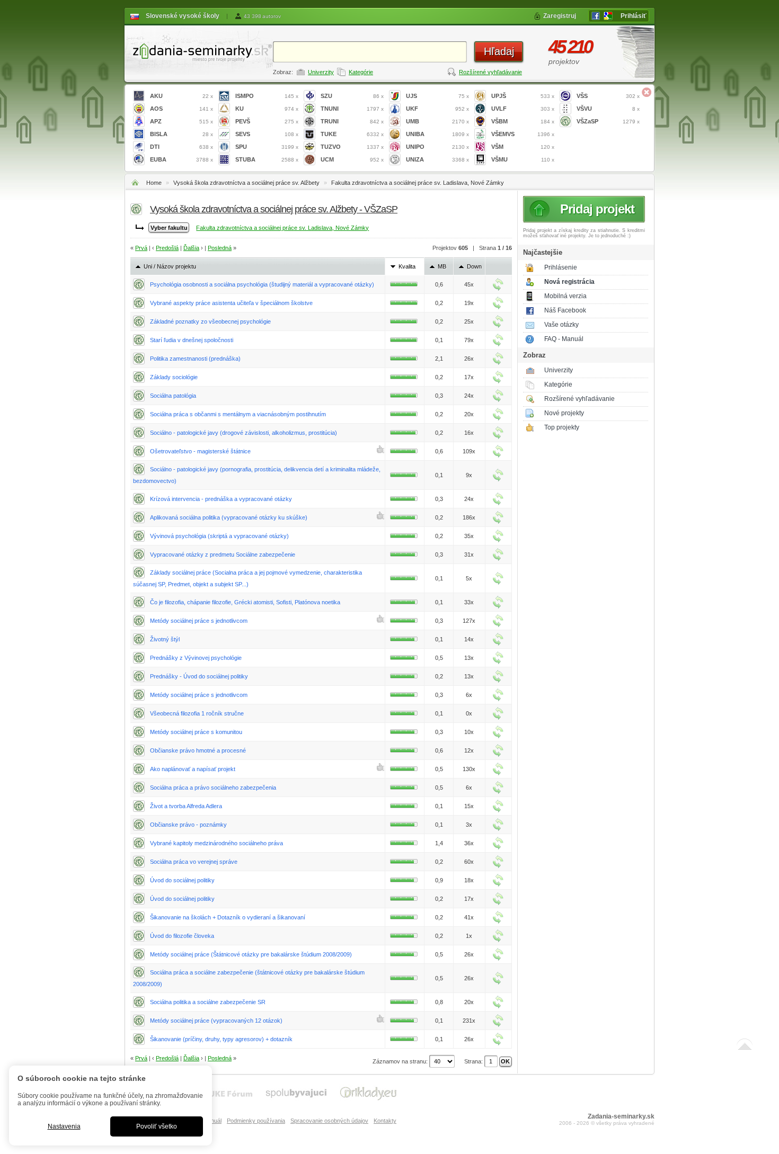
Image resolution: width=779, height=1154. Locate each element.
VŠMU (522, 159)
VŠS (608, 96)
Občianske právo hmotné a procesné (198, 750)
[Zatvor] (646, 92)
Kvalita (407, 266)
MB (442, 266)
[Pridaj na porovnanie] (498, 284)
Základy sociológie (174, 377)
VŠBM (522, 121)
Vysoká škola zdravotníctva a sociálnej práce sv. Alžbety (246, 183)
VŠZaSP (608, 121)
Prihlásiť (634, 16)
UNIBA (437, 134)
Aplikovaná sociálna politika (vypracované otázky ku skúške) (228, 517)
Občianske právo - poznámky (188, 824)
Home (154, 183)
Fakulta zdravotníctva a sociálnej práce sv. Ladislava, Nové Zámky (417, 183)
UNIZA (437, 159)
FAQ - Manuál (563, 339)
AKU (181, 96)
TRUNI (352, 121)
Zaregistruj (559, 16)
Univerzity (321, 72)
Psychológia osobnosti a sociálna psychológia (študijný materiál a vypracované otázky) (262, 284)
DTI (181, 147)
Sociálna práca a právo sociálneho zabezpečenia (213, 787)
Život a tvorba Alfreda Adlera (186, 806)
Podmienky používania (256, 1120)
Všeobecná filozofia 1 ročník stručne (197, 713)
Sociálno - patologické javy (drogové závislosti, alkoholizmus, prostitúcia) (243, 433)
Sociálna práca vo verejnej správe (193, 861)
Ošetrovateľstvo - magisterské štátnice (200, 451)
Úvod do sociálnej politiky (182, 880)
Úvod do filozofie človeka (182, 936)
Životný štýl (165, 639)
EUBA (181, 159)
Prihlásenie (560, 267)
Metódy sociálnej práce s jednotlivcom (198, 621)
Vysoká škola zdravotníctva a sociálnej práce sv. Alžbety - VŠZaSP (273, 209)
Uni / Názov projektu (170, 266)
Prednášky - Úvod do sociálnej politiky (199, 676)
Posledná (220, 248)
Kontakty (385, 1120)
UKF (437, 108)
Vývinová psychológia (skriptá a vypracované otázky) (219, 536)
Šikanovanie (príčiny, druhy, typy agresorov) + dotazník (221, 1039)
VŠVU (608, 108)
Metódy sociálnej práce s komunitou (196, 732)
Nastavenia (64, 1126)
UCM (352, 159)
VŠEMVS (522, 134)
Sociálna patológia (173, 395)
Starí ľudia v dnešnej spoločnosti (191, 340)
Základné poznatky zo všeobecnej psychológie (210, 321)
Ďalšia (191, 248)
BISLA (181, 134)
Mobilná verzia (565, 296)
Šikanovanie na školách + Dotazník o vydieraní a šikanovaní (227, 917)
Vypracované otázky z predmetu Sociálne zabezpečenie (222, 554)
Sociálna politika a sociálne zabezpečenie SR (207, 1002)
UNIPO (437, 147)
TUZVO (352, 147)
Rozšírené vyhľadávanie (490, 72)
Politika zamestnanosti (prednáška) (195, 358)
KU (266, 108)
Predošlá (167, 248)
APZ (181, 121)
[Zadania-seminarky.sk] (199, 50)
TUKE (352, 134)
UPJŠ (522, 96)
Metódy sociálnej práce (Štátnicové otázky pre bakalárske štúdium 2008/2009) (251, 954)
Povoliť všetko (156, 1126)
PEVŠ (266, 121)
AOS (181, 108)
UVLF (522, 108)
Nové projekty (564, 413)
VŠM (522, 147)
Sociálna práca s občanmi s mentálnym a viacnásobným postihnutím (238, 414)
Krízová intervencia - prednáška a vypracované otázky (221, 499)
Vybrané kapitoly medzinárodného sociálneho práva (216, 843)
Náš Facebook (565, 310)
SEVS (266, 134)
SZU (352, 96)
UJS (437, 96)
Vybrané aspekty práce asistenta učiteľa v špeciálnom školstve (231, 303)
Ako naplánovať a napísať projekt (192, 769)
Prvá (141, 248)
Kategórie (361, 72)
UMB (437, 121)
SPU (266, 147)
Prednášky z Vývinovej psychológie (196, 658)
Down (474, 266)
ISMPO (266, 96)
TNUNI (352, 108)
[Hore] (745, 1046)
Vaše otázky (561, 324)
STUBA (266, 159)
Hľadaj (499, 51)
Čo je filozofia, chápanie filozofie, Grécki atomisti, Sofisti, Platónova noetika (245, 602)
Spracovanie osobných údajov (329, 1120)
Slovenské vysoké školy (182, 16)
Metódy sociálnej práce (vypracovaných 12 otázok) (216, 1020)
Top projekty (561, 427)
